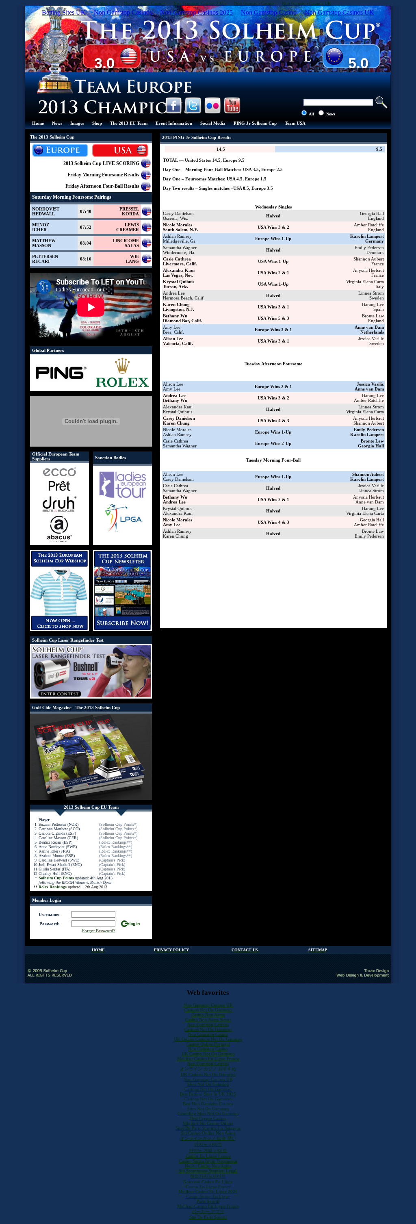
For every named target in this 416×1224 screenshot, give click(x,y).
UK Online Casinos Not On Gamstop (208, 1039)
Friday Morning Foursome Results (103, 175)
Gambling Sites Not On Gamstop (208, 1113)
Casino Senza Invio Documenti (208, 1161)
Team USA (295, 123)
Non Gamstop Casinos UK (208, 1005)
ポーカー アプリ (208, 1211)
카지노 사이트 (208, 1144)
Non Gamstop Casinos (208, 1024)
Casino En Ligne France (208, 1156)
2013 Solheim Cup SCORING (101, 163)
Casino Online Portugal (208, 1044)
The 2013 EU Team (128, 123)
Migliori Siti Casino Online (208, 1123)
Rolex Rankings (53, 887)
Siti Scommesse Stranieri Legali (208, 1170)
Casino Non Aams (208, 1014)
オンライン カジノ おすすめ (208, 1068)
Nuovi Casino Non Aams (208, 1165)
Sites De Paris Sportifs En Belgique (208, 1128)
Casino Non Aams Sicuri (208, 1019)
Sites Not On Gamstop (208, 1108)
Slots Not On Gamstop (208, 1084)
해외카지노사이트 (208, 1176)
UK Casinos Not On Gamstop (208, 1074)
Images (77, 123)
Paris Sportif (208, 1201)
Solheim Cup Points (56, 878)
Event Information (174, 123)
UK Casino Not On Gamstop (208, 1053)
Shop (97, 123)
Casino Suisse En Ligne (208, 1196)
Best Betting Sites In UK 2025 (208, 1094)
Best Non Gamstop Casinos (208, 1103)
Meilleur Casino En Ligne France (208, 1058)
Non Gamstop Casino (208, 1034)
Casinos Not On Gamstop (208, 1009)
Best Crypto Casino (208, 1118)
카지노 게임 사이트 (208, 1150)
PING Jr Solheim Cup (255, 123)
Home (38, 123)
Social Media (212, 123)
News (57, 123)
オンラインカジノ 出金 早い (208, 1138)
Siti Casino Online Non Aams (208, 1133)
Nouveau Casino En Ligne (208, 1181)
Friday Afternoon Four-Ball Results (102, 186)
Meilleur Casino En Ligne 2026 (208, 1191)
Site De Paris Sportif (208, 1217)
